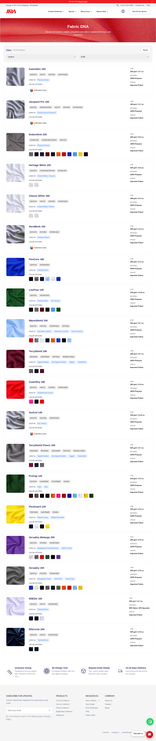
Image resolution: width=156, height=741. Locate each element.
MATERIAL (133, 75)
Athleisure (60, 715)
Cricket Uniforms (63, 700)
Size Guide (90, 704)
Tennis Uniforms (62, 708)
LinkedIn (105, 732)
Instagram (115, 732)
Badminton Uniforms (64, 711)
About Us (108, 700)
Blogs (107, 708)
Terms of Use (37, 716)
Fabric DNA (90, 715)
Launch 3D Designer (89, 1)
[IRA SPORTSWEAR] (13, 11)
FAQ (148, 5)
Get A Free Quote (139, 11)
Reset (145, 50)
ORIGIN (132, 82)
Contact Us (140, 5)
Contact (108, 704)
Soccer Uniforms (63, 704)
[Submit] (49, 710)
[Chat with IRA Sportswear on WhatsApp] (150, 721)
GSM (131, 68)
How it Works (91, 700)
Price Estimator (92, 708)
